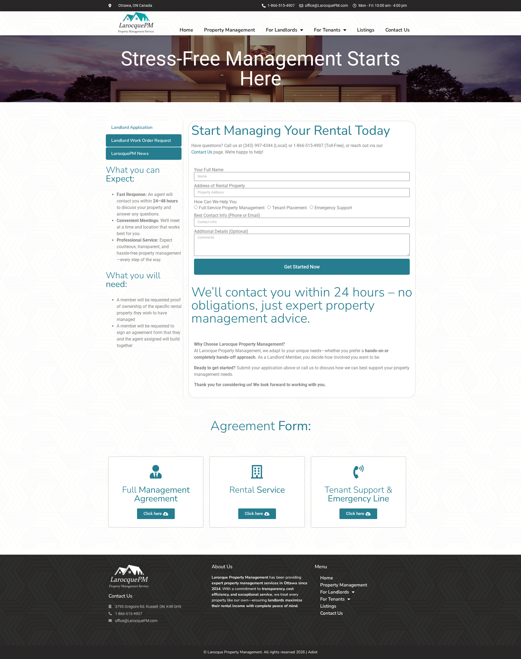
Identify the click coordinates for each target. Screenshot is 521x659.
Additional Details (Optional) (221, 231)
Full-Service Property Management (232, 207)
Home (186, 30)
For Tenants (327, 30)
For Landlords (281, 30)
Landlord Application (132, 127)
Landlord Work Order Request (141, 140)
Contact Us (397, 30)
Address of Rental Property (219, 186)
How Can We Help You (215, 202)
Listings (365, 30)
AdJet (312, 652)
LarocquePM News (130, 154)
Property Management (229, 30)
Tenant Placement (289, 207)
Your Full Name (208, 170)
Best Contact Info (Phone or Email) (227, 215)
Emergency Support (333, 207)
